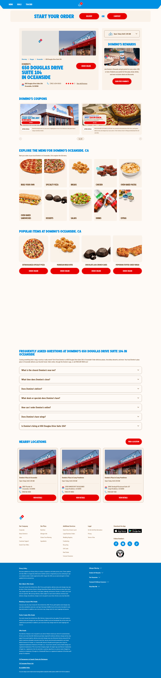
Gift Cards (65, 549)
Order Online (86, 66)
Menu (11, 4)
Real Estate (66, 552)
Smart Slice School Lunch (70, 530)
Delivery (89, 16)
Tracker (29, 4)
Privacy (90, 534)
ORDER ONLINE (33, 271)
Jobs (20, 537)
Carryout (117, 16)
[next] (140, 138)
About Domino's (23, 534)
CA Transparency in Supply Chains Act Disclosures (33, 659)
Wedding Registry (67, 537)
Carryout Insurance (68, 556)
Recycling (65, 545)
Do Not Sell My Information (95, 530)
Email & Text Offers (24, 545)
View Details (37, 497)
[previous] (20, 138)
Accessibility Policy (24, 668)
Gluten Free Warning (45, 537)
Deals (19, 4)
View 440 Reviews (82, 83)
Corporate (21, 530)
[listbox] (80, 119)
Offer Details (25, 129)
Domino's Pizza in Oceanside (28, 477)
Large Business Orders (69, 534)
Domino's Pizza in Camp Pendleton (73, 477)
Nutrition (42, 530)
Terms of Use (91, 537)
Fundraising (66, 541)
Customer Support (24, 541)
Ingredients (43, 541)
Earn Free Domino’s (122, 81)
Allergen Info (43, 534)
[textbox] (80, 360)
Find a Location (133, 441)
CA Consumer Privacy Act (26, 663)
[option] (49, 119)
